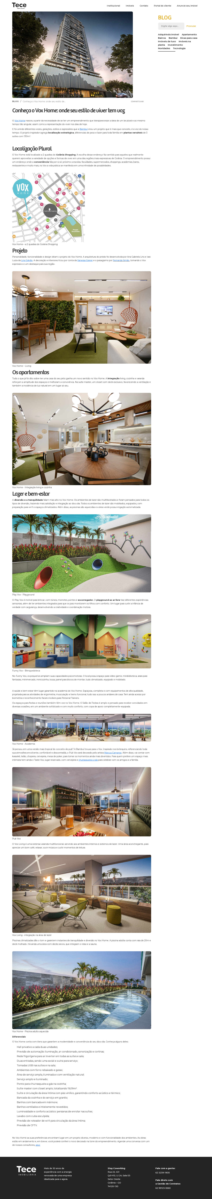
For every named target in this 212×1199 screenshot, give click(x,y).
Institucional (113, 5)
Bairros (162, 38)
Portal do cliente (162, 5)
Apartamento (189, 34)
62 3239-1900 (162, 1172)
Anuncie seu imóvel (187, 5)
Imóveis (130, 5)
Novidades (164, 48)
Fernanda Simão (121, 260)
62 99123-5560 (163, 1188)
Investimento (175, 44)
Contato (144, 5)
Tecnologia (179, 48)
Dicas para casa (188, 38)
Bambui (173, 38)
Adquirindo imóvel (168, 34)
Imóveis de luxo (167, 41)
